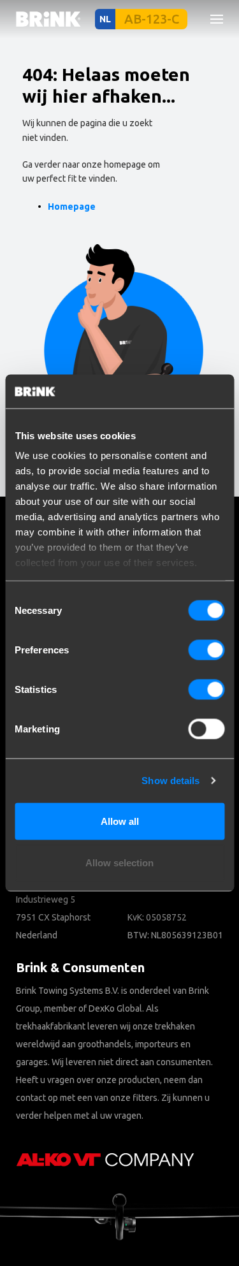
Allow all (120, 820)
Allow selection (119, 862)
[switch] (206, 649)
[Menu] (211, 19)
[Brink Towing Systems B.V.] (48, 19)
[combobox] (51, 118)
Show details (170, 780)
